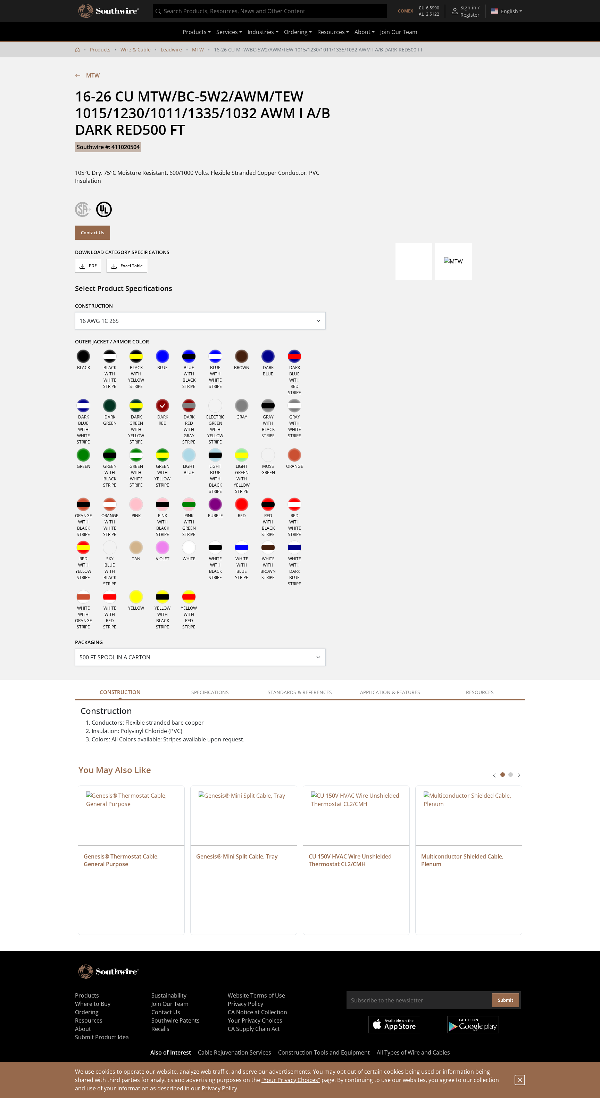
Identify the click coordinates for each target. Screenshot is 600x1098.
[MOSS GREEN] (268, 455)
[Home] (77, 49)
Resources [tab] (480, 692)
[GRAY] (241, 405)
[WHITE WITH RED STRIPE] (109, 596)
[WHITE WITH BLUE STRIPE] (241, 547)
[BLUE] (162, 356)
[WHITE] (189, 547)
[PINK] (136, 504)
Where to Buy (92, 1004)
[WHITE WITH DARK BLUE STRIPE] (294, 547)
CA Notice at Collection (257, 1012)
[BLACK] (83, 356)
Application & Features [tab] (390, 692)
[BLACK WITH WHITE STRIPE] (109, 356)
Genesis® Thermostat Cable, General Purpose (122, 860)
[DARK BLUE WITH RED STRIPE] (294, 356)
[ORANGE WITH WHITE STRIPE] (109, 504)
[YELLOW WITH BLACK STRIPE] (162, 596)
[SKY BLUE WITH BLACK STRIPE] (109, 547)
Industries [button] (261, 32)
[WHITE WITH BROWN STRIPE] (268, 547)
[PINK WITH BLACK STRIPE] (162, 504)
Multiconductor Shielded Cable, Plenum (463, 860)
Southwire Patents (175, 1020)
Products (100, 49)
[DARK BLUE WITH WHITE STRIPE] (83, 405)
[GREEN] (83, 455)
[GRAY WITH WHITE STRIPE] (294, 405)
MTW (198, 49)
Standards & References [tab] (300, 692)
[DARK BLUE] (268, 356)
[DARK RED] (162, 405)
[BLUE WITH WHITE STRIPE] (215, 356)
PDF (92, 266)
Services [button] (227, 32)
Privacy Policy (219, 1088)
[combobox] (270, 11)
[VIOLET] (162, 547)
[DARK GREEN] (109, 405)
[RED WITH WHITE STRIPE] (294, 504)
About (83, 1029)
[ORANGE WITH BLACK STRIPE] (83, 504)
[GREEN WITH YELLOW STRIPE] (162, 455)
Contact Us (92, 232)
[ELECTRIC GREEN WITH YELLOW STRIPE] (215, 405)
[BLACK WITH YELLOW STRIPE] (136, 356)
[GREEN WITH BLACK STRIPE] (109, 455)
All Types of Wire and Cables (413, 1052)
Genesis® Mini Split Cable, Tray (237, 856)
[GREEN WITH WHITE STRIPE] (136, 455)
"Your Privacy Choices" (290, 1080)
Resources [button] (331, 32)
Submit (505, 1000)
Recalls (160, 1029)
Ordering (87, 1012)
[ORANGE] (294, 455)
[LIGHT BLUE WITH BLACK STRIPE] (215, 455)
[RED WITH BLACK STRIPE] (268, 504)
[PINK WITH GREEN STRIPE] (189, 504)
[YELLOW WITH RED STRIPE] (189, 596)
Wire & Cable (135, 49)
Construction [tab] (120, 692)
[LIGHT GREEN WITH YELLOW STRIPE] (241, 455)
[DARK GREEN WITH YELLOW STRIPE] (136, 405)
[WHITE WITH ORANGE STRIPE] (83, 596)
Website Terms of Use (256, 995)
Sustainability (168, 995)
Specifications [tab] (210, 692)
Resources (88, 1020)
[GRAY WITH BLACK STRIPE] (268, 405)
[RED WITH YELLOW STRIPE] (83, 547)
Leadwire (171, 49)
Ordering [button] (296, 32)
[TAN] (136, 547)
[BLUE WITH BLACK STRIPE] (189, 356)
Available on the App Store (394, 1024)
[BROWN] (241, 356)
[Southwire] (109, 11)
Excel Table (131, 266)
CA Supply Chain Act (254, 1029)
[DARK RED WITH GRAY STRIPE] (189, 405)
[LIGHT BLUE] (189, 455)
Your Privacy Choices (255, 1020)
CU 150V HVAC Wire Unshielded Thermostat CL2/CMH (351, 860)
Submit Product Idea (102, 1037)
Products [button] (195, 32)
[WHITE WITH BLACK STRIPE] (215, 547)
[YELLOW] (136, 596)
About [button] (362, 32)
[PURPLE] (215, 504)
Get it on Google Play (473, 1024)
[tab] (502, 774)
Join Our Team (398, 32)
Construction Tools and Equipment (324, 1052)
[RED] (241, 504)
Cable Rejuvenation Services (234, 1052)
